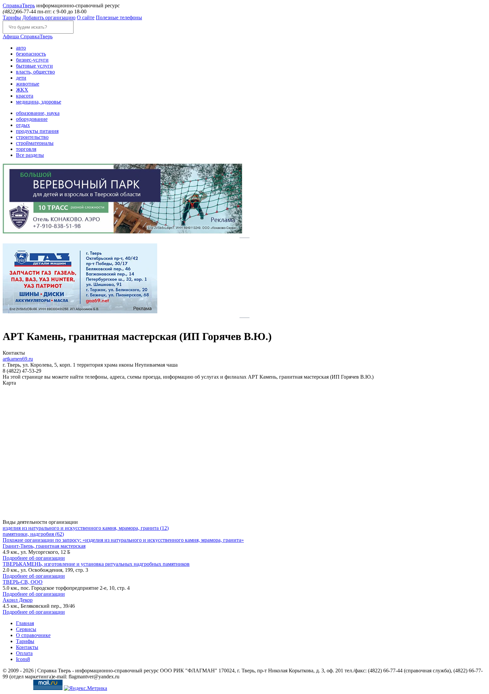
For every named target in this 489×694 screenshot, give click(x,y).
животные (27, 84)
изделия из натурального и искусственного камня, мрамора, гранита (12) (86, 528)
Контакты (27, 647)
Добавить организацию (49, 17)
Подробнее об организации (34, 558)
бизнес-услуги (32, 60)
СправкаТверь (28, 36)
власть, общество (35, 72)
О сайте (85, 17)
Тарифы (12, 17)
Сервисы (26, 629)
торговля (26, 149)
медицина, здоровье (38, 102)
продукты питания (37, 131)
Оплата (24, 653)
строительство (32, 137)
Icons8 (23, 659)
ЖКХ (22, 90)
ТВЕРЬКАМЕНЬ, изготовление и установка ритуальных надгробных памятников (96, 564)
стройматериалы (35, 143)
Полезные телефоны (119, 17)
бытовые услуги (34, 66)
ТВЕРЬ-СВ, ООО (23, 582)
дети (21, 78)
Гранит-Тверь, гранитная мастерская (44, 546)
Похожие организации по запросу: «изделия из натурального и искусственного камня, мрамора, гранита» (123, 540)
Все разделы (30, 155)
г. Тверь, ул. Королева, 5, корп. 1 (40, 365)
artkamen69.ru (18, 359)
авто (21, 48)
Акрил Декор (18, 600)
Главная (25, 623)
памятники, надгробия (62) (33, 534)
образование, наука (38, 113)
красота (24, 96)
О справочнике (33, 635)
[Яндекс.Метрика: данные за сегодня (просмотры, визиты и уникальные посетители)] (85, 688)
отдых (23, 125)
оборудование (32, 119)
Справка (19, 5)
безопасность (31, 54)
